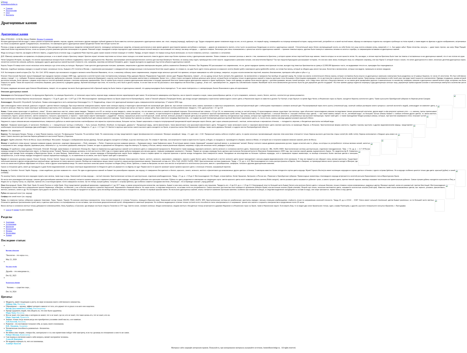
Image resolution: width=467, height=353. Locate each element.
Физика (40, 39)
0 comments (48, 39)
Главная (9, 8)
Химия (9, 235)
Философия (10, 233)
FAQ (8, 13)
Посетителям (11, 11)
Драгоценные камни (14, 34)
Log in (8, 210)
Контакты (10, 15)
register (16, 210)
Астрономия (11, 224)
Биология (10, 226)
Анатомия (10, 222)
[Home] (4, 2)
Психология (11, 229)
